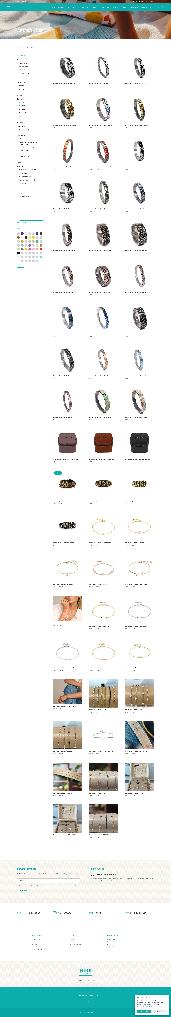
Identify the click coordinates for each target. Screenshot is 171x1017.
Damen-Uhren (25, 200)
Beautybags (23, 63)
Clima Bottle (24, 70)
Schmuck (116, 7)
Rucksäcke (22, 184)
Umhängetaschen (25, 176)
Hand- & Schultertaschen (27, 169)
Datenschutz (111, 939)
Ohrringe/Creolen (25, 113)
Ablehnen (159, 1011)
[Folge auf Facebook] (133, 1)
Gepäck (88, 7)
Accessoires (134, 7)
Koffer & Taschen (37, 947)
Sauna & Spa (60, 7)
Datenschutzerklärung (73, 886)
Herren (21, 89)
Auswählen (148, 1006)
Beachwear (71, 7)
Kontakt (72, 939)
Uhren (124, 7)
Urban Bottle (24, 73)
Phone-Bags (23, 173)
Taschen (95, 7)
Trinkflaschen (23, 67)
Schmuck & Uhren (23, 190)
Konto (151, 7)
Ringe (20, 116)
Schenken (144, 7)
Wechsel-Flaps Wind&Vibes (28, 180)
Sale (53, 7)
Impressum (110, 942)
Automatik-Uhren (26, 196)
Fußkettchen (23, 106)
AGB (108, 944)
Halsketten (22, 109)
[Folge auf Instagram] (137, 1)
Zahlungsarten (74, 942)
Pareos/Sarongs (24, 156)
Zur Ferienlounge (23, 1)
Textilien (81, 7)
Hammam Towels (25, 129)
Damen (21, 86)
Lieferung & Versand (76, 944)
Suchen (20, 269)
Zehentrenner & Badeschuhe (29, 139)
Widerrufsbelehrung (113, 947)
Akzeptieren (144, 1011)
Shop (18, 47)
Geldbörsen (105, 7)
